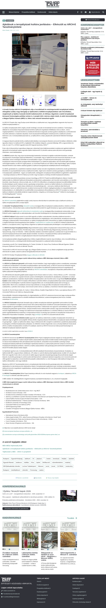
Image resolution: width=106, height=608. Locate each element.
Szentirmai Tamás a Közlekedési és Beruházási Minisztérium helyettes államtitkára (92, 85)
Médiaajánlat (41, 598)
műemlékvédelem (57, 462)
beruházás (56, 458)
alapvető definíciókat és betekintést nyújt (29, 211)
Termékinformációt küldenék (11, 594)
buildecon (19, 462)
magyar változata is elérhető (35, 255)
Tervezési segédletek (78, 592)
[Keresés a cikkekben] (103, 12)
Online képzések (42, 595)
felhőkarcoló (46, 462)
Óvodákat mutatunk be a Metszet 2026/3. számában (10, 554)
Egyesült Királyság (16, 458)
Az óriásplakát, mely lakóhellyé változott (92, 105)
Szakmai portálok (77, 598)
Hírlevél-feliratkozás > (93, 19)
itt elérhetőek (14, 299)
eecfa (47, 466)
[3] (16, 193)
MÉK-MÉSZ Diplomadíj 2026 (12, 445)
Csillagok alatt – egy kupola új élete (91, 92)
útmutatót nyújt (28, 206)
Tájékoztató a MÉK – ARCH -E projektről (16, 452)
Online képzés (53, 12)
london (49, 458)
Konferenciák (42, 12)
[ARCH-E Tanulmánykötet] (39, 62)
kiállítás (26, 462)
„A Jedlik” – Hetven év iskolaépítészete (89, 98)
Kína (32, 462)
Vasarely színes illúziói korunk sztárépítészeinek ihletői (91, 136)
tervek (53, 466)
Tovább (71, 518)
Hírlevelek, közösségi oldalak (81, 602)
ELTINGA (60, 466)
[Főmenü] (3, 12)
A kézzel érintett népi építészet (91, 110)
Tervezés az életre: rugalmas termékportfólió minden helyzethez (91, 123)
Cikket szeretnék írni (9, 590)
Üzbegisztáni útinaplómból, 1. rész (91, 116)
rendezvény (69, 466)
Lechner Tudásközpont (29, 466)
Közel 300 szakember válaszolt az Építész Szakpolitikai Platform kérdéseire (92, 143)
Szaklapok (75, 588)
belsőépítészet (15, 470)
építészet (27, 458)
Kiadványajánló (41, 592)
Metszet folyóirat (14, 12)
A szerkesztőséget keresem (11, 596)
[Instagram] (81, 12)
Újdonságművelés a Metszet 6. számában (68, 554)
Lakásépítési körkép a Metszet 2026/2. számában (30, 554)
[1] (47, 144)
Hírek (38, 581)
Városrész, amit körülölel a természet (90, 130)
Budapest (6, 458)
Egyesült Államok (8, 462)
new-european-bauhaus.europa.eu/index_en (18, 431)
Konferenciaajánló (42, 585)
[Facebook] (78, 12)
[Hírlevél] (85, 12)
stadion (41, 470)
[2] (59, 191)
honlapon (61, 373)
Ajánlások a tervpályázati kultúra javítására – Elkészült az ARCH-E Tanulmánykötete (32, 449)
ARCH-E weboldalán (40, 269)
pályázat (39, 458)
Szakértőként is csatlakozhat (44, 222)
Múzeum (40, 466)
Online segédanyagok (79, 595)
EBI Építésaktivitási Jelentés (11, 466)
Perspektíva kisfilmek (28, 12)
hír (33, 458)
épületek (71, 458)
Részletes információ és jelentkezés (16, 508)
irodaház (67, 462)
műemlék (25, 470)
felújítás (64, 458)
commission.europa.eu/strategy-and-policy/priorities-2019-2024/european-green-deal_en (32, 434)
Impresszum (40, 602)
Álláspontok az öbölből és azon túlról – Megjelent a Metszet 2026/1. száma (48, 556)
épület (38, 462)
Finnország (33, 470)
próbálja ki (38, 314)
